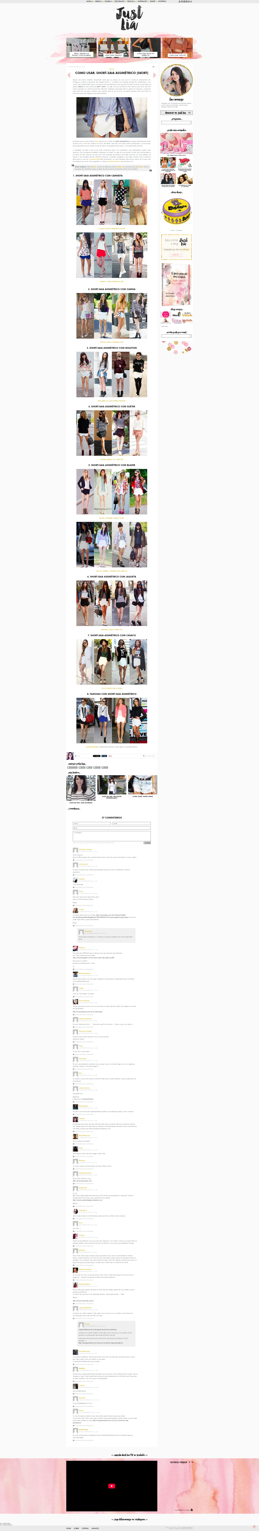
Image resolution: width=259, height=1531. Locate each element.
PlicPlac (191, 1528)
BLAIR (108, 228)
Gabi (78, 756)
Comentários (150, 756)
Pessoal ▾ (131, 1)
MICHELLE (116, 281)
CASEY (111, 629)
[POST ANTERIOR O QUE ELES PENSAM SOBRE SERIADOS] (68, 75)
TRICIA (102, 342)
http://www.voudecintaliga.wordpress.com (87, 1200)
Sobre (76, 1528)
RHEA (120, 688)
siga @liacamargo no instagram (129, 1519)
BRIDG (109, 459)
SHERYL (103, 281)
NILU (115, 688)
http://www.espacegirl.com (82, 1181)
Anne (81, 1148)
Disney (152, 1)
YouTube (180, 1)
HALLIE (99, 571)
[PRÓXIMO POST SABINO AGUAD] (154, 75)
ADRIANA (114, 228)
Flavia (87, 1324)
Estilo (111, 69)
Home (68, 1528)
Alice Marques (84, 1351)
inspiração (142, 1)
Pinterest (189, 1)
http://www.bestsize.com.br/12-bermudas (87, 1012)
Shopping (162, 1)
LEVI (110, 401)
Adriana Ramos (85, 973)
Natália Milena (84, 1284)
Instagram (182, 1)
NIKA (117, 629)
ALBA (122, 518)
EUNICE (109, 688)
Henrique (82, 1058)
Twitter (187, 1)
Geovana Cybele (85, 1031)
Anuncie (95, 1528)
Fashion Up (120, 167)
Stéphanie (83, 1188)
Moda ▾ (89, 1)
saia (90, 767)
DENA (116, 401)
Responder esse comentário (84, 860)
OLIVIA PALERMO (92, 747)
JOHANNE (109, 518)
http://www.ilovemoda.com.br (83, 1301)
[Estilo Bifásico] (176, 314)
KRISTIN (120, 459)
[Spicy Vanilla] (187, 321)
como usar (73, 767)
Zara (97, 141)
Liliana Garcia (84, 1088)
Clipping (85, 1528)
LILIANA (102, 228)
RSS (191, 1)
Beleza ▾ (98, 1)
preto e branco (114, 161)
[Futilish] (176, 321)
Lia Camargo (176, 1528)
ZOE (122, 342)
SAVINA (103, 459)
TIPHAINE (115, 342)
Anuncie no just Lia (175, 113)
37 (155, 67)
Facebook (184, 1)
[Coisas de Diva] (165, 314)
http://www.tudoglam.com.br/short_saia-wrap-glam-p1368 (93, 958)
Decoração (120, 1)
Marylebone (83, 1106)
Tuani (81, 891)
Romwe (140, 167)
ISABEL (105, 571)
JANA (109, 281)
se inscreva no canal (182, 1510)
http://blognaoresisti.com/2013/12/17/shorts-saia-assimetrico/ (101, 1343)
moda (83, 767)
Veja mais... (165, 326)
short (98, 767)
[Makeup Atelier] (165, 321)
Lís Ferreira (83, 864)
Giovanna (88, 931)
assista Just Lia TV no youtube (129, 1455)
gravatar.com (109, 843)
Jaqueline (83, 1210)
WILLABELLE (103, 401)
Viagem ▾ (108, 1)
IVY (114, 459)
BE (122, 281)
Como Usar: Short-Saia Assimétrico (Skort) (111, 73)
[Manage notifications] (254, 1526)
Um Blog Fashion (87, 1099)
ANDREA (82, 1368)
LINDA (108, 342)
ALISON (122, 228)
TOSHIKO (112, 571)
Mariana (82, 1160)
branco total (95, 159)
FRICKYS (122, 401)
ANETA (116, 518)
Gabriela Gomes (85, 1173)
